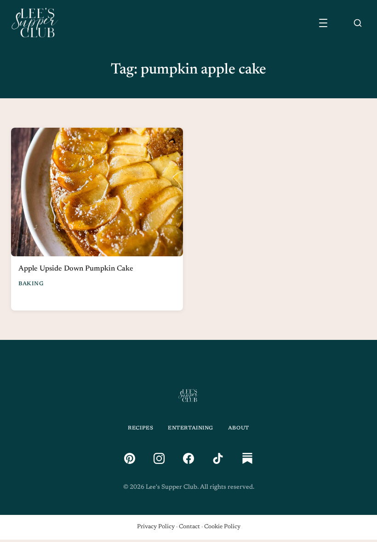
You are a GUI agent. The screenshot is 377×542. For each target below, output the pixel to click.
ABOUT (238, 428)
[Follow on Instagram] (159, 458)
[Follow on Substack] (247, 458)
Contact (189, 527)
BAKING (31, 284)
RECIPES (140, 428)
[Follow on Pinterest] (129, 458)
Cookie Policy (222, 527)
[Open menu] (323, 23)
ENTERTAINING (190, 428)
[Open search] (357, 23)
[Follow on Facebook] (188, 458)
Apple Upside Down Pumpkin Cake (75, 268)
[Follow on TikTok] (218, 458)
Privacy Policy (156, 527)
